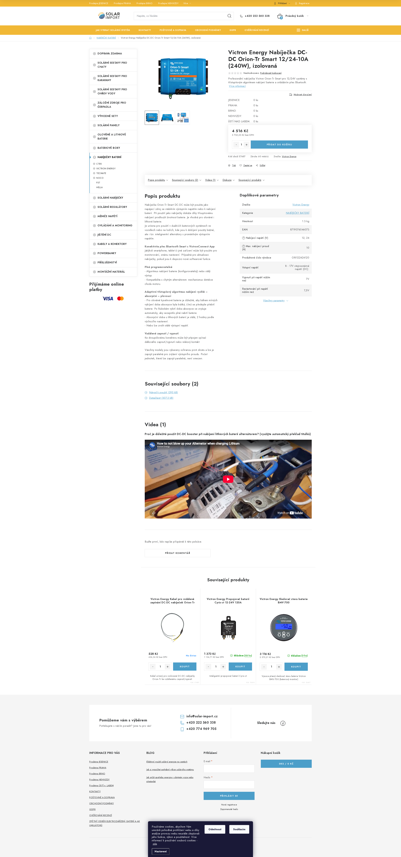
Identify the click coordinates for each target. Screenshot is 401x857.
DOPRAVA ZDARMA (110, 53)
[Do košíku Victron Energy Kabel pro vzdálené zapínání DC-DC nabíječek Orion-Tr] (184, 666)
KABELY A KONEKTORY (112, 244)
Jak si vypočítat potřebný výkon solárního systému (170, 769)
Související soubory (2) (185, 180)
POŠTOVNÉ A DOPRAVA (102, 797)
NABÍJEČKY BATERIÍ (109, 157)
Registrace (304, 3)
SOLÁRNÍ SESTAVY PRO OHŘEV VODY (112, 91)
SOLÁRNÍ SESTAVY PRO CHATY (112, 65)
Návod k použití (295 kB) (163, 392)
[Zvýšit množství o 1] (246, 145)
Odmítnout (214, 829)
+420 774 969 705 (201, 729)
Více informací (237, 86)
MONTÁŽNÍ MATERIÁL (111, 272)
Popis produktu (156, 180)
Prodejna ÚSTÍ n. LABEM (101, 785)
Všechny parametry (274, 300)
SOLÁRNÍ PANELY (109, 125)
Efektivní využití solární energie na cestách (166, 761)
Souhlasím (239, 829)
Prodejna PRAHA (122, 3)
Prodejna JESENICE (98, 3)
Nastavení (161, 851)
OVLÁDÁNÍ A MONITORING (115, 225)
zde (155, 844)
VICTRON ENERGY (105, 168)
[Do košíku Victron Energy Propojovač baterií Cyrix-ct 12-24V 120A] (240, 666)
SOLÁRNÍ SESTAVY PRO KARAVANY (112, 78)
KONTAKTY (95, 791)
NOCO (100, 177)
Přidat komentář (177, 553)
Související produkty (250, 180)
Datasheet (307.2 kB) (161, 398)
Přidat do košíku (279, 144)
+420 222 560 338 (257, 16)
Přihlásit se (229, 795)
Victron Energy (289, 156)
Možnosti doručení (303, 94)
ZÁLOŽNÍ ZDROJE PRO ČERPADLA (112, 105)
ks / (286, 763)
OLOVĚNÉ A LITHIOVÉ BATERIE (112, 136)
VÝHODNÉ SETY (108, 116)
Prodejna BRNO (145, 3)
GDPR (92, 809)
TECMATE (101, 173)
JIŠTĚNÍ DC (104, 235)
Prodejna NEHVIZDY (168, 3)
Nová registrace (229, 804)
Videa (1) (210, 180)
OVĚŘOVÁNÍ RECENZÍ (100, 815)
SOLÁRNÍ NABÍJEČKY (110, 198)
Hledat (229, 16)
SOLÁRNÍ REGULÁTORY (112, 207)
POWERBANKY (107, 253)
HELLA (99, 187)
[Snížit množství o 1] (236, 145)
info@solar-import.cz (202, 716)
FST (98, 182)
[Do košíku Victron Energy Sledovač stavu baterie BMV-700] (296, 667)
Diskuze (227, 180)
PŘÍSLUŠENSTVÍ (107, 262)
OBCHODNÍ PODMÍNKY (101, 803)
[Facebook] (282, 723)
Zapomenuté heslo (229, 809)
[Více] (303, 30)
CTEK (99, 163)
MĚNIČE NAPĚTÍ (107, 216)
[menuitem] (110, 30)
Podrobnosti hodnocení (270, 73)
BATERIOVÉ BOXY (109, 148)
